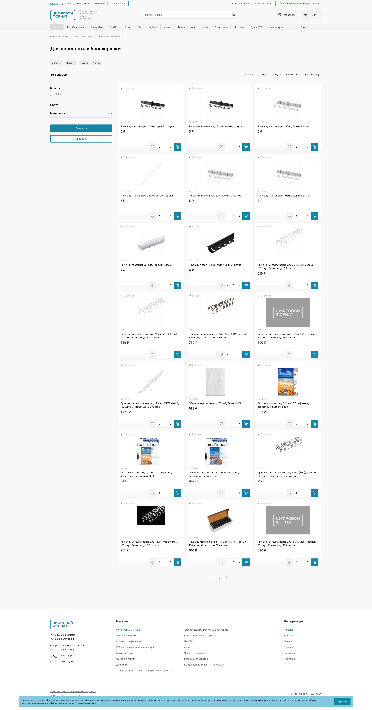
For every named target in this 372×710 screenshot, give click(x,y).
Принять (342, 701)
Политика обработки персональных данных (73, 691)
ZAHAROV (316, 693)
